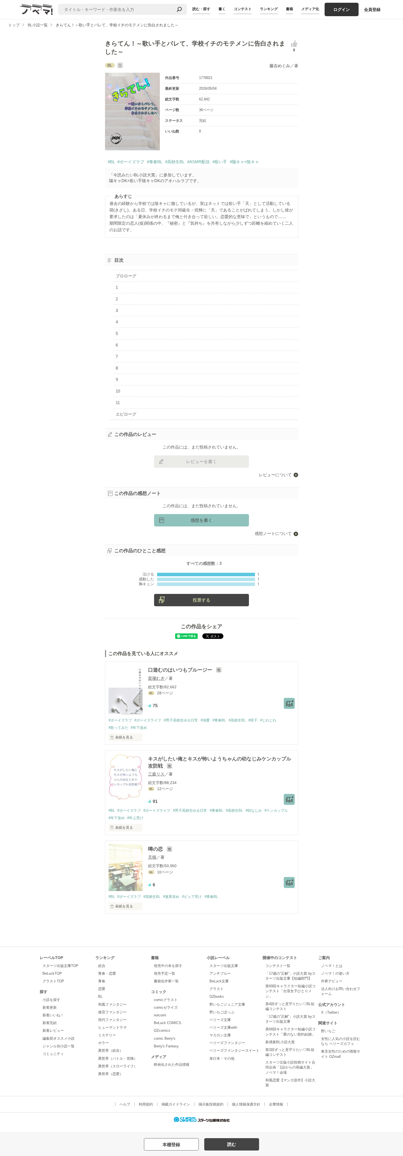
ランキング (269, 9)
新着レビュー (53, 1030)
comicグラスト (166, 1000)
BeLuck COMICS (167, 1023)
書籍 (289, 9)
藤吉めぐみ (279, 65)
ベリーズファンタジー (227, 1043)
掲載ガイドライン (175, 1104)
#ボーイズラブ (130, 161)
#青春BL (154, 161)
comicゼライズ (166, 1007)
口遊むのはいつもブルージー (181, 670)
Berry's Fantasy (166, 1046)
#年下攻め (139, 728)
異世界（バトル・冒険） (117, 1058)
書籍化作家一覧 (166, 981)
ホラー (103, 1043)
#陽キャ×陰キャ (244, 161)
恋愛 (101, 989)
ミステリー (107, 1035)
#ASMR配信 (198, 161)
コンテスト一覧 (277, 966)
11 (118, 402)
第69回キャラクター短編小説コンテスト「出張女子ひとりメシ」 (290, 991)
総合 (101, 966)
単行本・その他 (221, 1058)
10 (118, 391)
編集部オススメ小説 (58, 1038)
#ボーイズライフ (147, 720)
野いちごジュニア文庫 (227, 1004)
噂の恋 (156, 849)
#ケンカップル (276, 810)
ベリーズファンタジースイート (234, 1050)
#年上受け (135, 818)
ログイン (341, 9)
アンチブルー (220, 973)
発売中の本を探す (168, 966)
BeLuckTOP (52, 973)
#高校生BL (175, 161)
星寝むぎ (156, 678)
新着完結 (49, 1023)
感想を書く (201, 520)
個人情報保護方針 (246, 1104)
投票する (201, 600)
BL (100, 996)
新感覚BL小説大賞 (280, 1042)
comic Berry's (164, 1038)
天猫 (152, 857)
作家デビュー (331, 981)
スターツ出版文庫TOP (60, 966)
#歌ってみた (118, 728)
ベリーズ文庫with (223, 1027)
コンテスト (243, 9)
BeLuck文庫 (219, 981)
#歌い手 (219, 161)
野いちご (328, 1031)
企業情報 (276, 1104)
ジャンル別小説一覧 (58, 1046)
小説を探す (51, 1000)
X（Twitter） (331, 1012)
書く (222, 9)
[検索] (179, 9)
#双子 (252, 720)
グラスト (216, 989)
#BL (111, 161)
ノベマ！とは (331, 966)
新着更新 (49, 1007)
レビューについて (275, 474)
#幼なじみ (254, 810)
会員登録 (372, 9)
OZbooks (216, 996)
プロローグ (126, 276)
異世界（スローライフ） (117, 1066)
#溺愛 (205, 720)
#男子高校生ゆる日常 (181, 720)
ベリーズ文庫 (220, 1020)
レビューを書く (201, 461)
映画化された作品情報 (171, 1064)
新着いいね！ (53, 1015)
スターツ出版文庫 (223, 966)
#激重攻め (171, 897)
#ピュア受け (192, 897)
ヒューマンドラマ (112, 1027)
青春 (101, 981)
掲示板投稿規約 (210, 1104)
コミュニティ (53, 1054)
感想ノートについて (273, 533)
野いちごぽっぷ (221, 1012)
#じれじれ (268, 720)
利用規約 (146, 1104)
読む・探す (201, 9)
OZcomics (162, 1030)
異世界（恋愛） (110, 1074)
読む (231, 1144)
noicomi (160, 1015)
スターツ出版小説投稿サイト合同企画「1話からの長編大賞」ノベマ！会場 (290, 1067)
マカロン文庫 (220, 1035)
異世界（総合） (110, 1050)
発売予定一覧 (164, 973)
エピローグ (126, 414)
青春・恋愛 (107, 973)
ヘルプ (125, 1104)
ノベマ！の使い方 (335, 973)
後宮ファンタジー (112, 1012)
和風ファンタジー (112, 1004)
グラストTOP (53, 981)
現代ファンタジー (112, 1020)
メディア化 (310, 9)
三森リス (156, 774)
